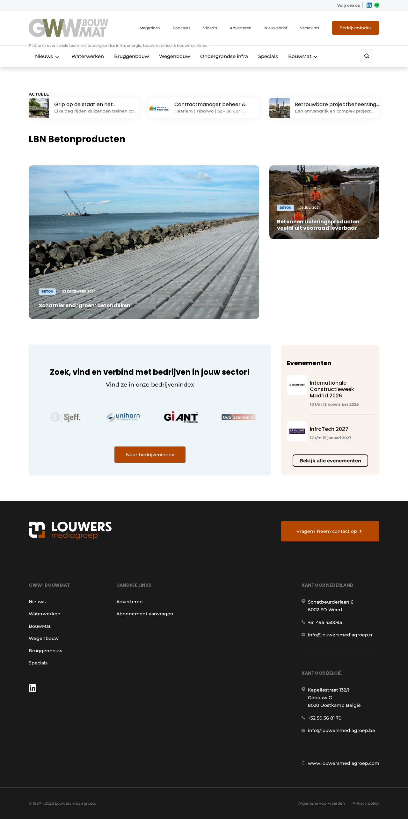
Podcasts (181, 27)
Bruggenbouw (131, 56)
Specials (268, 56)
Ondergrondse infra (224, 56)
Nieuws (44, 56)
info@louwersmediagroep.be (341, 730)
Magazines (150, 27)
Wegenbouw (174, 56)
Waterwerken (87, 56)
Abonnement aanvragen (144, 614)
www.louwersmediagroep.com (343, 763)
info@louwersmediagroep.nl (341, 635)
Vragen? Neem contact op (326, 531)
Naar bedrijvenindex (150, 455)
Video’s (210, 27)
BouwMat (299, 56)
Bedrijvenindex (355, 27)
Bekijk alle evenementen (330, 461)
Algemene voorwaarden (321, 803)
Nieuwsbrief (275, 27)
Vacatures (309, 27)
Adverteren (240, 27)
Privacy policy (366, 803)
